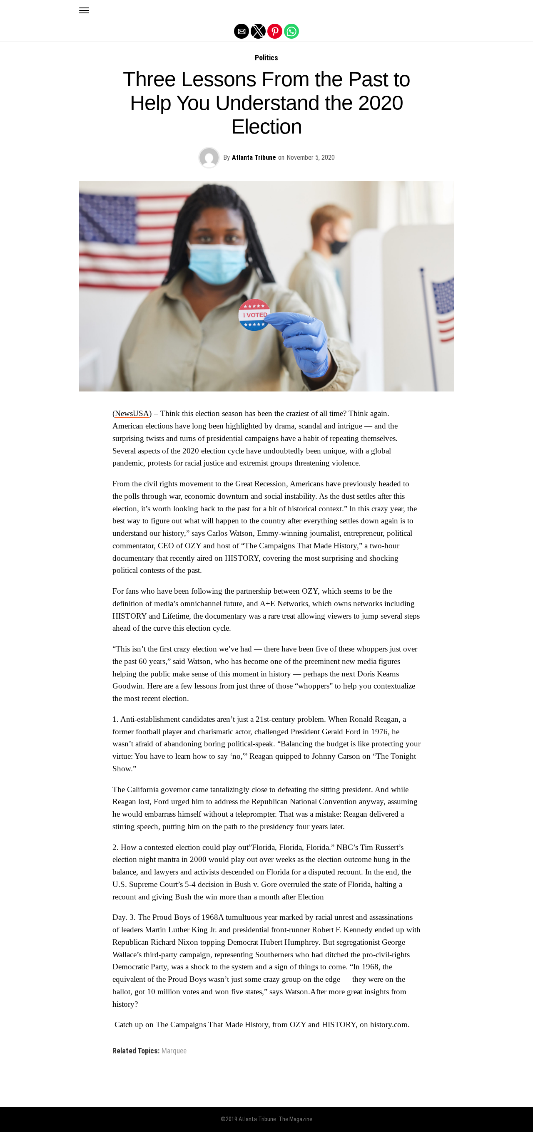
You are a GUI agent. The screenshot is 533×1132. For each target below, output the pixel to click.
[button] (84, 10)
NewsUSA (132, 413)
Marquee (174, 1051)
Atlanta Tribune (254, 157)
